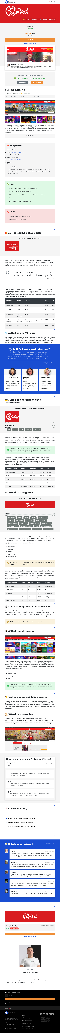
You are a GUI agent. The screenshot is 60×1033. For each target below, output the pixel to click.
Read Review (22, 82)
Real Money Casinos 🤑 (17, 93)
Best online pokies (26, 1022)
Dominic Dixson (26, 96)
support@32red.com (15, 160)
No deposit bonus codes (27, 1028)
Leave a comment (49, 844)
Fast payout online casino (28, 1026)
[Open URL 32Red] (30, 916)
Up (54, 229)
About (23, 1015)
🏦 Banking (35, 19)
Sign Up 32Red (29, 934)
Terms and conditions (27, 1019)
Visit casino (37, 82)
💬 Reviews (52, 19)
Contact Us (24, 1017)
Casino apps (25, 1025)
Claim (11, 248)
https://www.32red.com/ (30, 43)
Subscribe (30, 999)
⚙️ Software (43, 19)
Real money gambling (27, 1020)
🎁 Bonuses (26, 19)
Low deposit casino (26, 1023)
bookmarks (15, 1003)
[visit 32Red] (13, 416)
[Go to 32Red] (17, 11)
